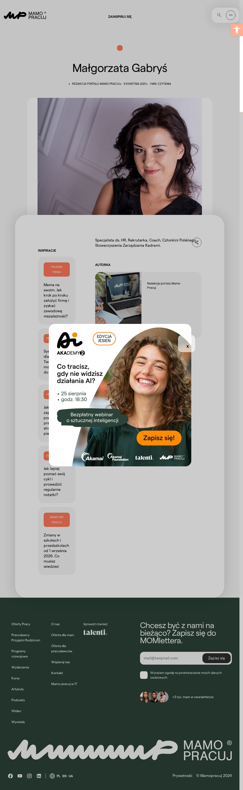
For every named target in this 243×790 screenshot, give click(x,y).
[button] (237, 30)
